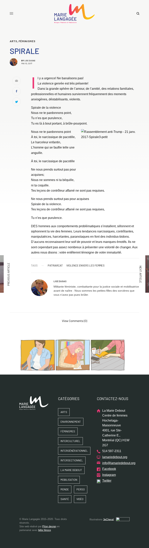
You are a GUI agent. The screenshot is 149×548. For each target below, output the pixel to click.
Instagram (109, 474)
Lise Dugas (29, 60)
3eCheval (108, 519)
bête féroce (44, 530)
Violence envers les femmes (85, 265)
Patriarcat (55, 265)
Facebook (109, 468)
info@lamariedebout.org (118, 463)
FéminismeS (27, 41)
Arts (13, 41)
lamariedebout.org (114, 457)
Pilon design (49, 526)
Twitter (106, 480)
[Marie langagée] (74, 13)
